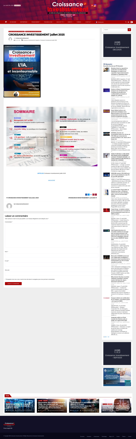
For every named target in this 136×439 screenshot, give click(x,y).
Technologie (48, 22)
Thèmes (79, 22)
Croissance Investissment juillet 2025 (48, 40)
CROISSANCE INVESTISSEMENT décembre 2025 (23, 198)
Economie (13, 22)
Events (70, 22)
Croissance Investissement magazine (31, 40)
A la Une (8, 402)
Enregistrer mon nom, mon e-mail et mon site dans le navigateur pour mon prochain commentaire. (30, 279)
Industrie (45, 400)
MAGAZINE (51, 180)
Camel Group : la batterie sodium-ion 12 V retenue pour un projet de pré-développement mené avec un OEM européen (120, 211)
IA (11, 402)
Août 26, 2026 (10, 410)
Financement (36, 22)
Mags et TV (60, 22)
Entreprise (24, 22)
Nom (6, 251)
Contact (88, 22)
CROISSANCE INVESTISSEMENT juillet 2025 (36, 34)
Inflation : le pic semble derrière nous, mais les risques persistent (116, 407)
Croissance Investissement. (38, 435)
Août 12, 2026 (107, 410)
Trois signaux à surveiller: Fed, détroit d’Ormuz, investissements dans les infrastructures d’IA (82, 405)
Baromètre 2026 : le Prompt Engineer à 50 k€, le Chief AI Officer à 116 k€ (17, 406)
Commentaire (8, 222)
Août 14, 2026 (75, 410)
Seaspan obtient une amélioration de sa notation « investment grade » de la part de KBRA (120, 299)
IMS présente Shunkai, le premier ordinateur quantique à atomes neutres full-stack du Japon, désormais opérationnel (120, 279)
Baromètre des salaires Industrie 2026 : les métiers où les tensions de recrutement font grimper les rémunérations (51, 405)
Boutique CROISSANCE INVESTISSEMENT (16, 31)
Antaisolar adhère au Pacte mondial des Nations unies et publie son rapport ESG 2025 (119, 319)
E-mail (7, 260)
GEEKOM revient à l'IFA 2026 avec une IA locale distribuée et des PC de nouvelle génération (120, 175)
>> (108, 336)
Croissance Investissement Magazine (33, 31)
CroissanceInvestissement (22, 38)
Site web (7, 270)
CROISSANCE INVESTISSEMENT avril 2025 (82, 198)
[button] (126, 22)
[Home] (6, 22)
